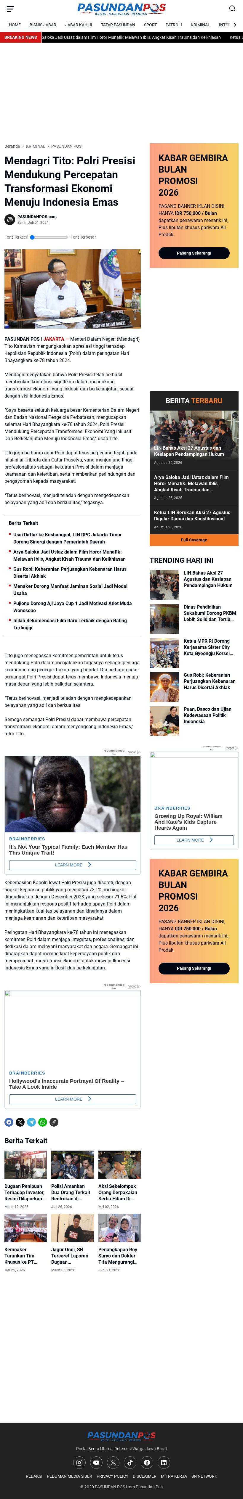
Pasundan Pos (149, 1486)
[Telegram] (31, 1122)
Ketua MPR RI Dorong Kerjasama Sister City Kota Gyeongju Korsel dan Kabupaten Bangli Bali (207, 647)
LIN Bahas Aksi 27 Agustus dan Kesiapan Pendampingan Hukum (189, 451)
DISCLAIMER (144, 1476)
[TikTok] (130, 1462)
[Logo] (121, 1436)
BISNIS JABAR (43, 24)
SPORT (150, 24)
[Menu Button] (10, 9)
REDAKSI (34, 1476)
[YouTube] (96, 1462)
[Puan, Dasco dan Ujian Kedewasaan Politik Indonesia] (164, 721)
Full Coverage (194, 540)
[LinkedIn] (164, 1462)
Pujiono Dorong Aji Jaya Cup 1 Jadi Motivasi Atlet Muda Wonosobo (72, 607)
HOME (15, 24)
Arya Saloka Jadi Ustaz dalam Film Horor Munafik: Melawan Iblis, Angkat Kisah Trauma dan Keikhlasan (107, 37)
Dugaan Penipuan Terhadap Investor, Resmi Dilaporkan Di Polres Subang (24, 1192)
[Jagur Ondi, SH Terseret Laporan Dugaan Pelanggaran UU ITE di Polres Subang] (72, 1228)
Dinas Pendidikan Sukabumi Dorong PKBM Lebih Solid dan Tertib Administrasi (210, 613)
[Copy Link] (53, 1122)
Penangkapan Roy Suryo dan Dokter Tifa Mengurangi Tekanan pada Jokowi (117, 1256)
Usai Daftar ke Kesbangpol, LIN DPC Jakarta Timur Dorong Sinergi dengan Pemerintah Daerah (67, 538)
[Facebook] (8, 1122)
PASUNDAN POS (110, 1486)
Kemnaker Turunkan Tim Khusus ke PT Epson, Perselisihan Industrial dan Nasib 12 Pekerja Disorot (25, 1256)
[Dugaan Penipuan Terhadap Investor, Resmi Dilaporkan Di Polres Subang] (25, 1165)
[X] (20, 1122)
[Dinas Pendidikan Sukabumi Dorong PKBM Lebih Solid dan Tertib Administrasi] (164, 619)
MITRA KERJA (174, 1476)
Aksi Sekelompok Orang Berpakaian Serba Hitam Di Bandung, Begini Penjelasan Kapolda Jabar (119, 1192)
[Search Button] (233, 9)
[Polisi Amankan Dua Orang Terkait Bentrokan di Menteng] (72, 1165)
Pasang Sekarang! (194, 253)
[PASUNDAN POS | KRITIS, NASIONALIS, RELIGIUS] (121, 9)
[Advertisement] (121, 93)
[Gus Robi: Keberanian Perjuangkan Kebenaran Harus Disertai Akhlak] (164, 687)
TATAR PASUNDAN (118, 24)
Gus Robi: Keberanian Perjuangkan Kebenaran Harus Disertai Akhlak (70, 572)
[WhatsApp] (42, 1122)
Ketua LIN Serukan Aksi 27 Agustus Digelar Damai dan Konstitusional (192, 516)
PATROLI (174, 24)
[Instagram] (79, 1462)
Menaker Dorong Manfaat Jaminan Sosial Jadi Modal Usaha (70, 589)
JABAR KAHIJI (78, 24)
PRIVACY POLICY (112, 1476)
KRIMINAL (200, 24)
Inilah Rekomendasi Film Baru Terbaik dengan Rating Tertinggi (70, 624)
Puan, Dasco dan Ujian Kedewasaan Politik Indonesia (207, 715)
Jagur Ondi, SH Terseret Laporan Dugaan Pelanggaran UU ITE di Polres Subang (69, 1256)
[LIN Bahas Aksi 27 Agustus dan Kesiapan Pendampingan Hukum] (194, 440)
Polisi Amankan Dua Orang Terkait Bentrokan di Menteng (70, 1192)
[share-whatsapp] (65, 1122)
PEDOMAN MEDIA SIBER (69, 1476)
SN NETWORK (204, 1476)
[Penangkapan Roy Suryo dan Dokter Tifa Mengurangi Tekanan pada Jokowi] (119, 1228)
